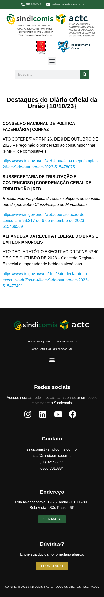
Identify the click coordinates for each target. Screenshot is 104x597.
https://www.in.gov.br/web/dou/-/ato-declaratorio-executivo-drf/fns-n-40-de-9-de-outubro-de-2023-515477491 (46, 280)
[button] (52, 61)
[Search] (84, 74)
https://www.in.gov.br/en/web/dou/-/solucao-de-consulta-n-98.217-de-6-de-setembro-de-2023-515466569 (44, 220)
